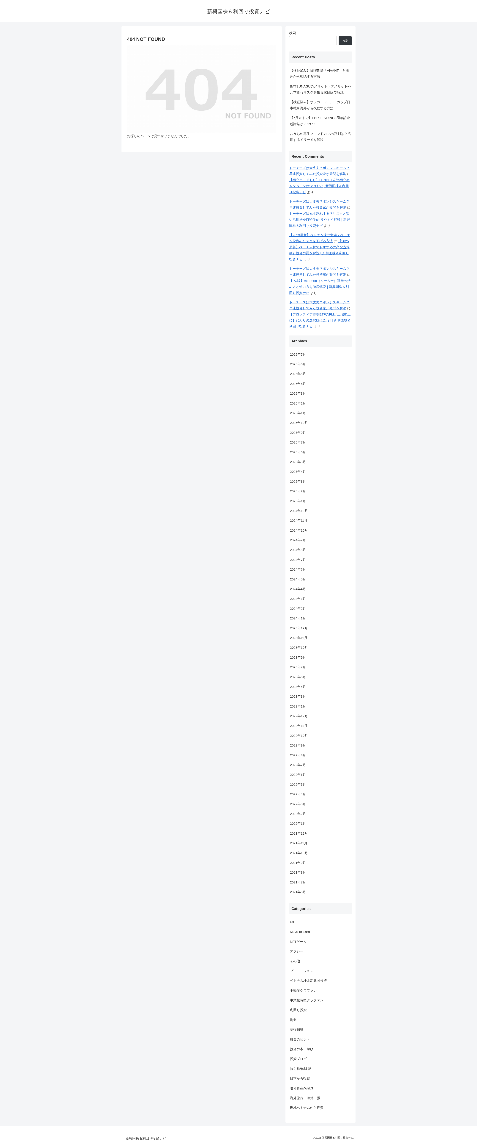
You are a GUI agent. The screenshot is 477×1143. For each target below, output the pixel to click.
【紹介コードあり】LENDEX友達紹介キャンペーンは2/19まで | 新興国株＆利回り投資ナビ (319, 186)
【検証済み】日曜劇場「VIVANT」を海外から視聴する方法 (319, 73)
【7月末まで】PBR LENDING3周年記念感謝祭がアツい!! (320, 121)
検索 (292, 33)
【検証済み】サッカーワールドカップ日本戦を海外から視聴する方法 (320, 105)
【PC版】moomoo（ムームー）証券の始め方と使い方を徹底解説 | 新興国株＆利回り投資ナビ (319, 287)
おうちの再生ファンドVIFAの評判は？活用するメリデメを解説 (320, 137)
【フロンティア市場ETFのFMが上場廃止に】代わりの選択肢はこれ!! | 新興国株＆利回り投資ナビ (320, 320)
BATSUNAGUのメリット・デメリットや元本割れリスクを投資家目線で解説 (320, 89)
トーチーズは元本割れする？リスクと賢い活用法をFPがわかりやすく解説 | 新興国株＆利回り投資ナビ (319, 220)
